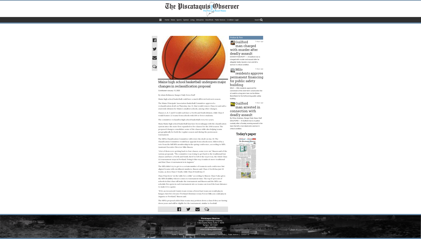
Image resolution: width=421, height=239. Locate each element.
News (173, 20)
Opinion (186, 20)
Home (167, 20)
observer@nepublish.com (210, 229)
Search (257, 20)
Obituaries (200, 20)
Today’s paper (246, 134)
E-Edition (230, 20)
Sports (179, 20)
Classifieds (209, 20)
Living (192, 20)
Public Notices (220, 20)
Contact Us (245, 234)
